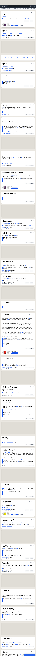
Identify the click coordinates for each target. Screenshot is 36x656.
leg (17, 555)
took (11, 81)
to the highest (16, 223)
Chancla (3, 308)
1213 (27, 57)
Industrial (23, 179)
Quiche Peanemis (4, 394)
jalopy (3, 444)
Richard (4, 198)
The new (4, 267)
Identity (15, 8)
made (7, 644)
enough (16, 365)
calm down (23, 280)
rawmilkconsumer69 (8, 509)
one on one (4, 16)
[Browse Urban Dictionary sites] (4, 6)
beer (5, 452)
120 (12, 66)
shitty (4, 440)
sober (6, 265)
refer (23, 195)
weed (20, 494)
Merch (32, 37)
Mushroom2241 (10, 394)
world (17, 127)
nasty (21, 524)
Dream (7, 336)
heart (15, 18)
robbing (29, 225)
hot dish (3, 570)
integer (7, 66)
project (13, 642)
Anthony (4, 338)
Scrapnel (3, 646)
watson (6, 444)
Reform (13, 195)
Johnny (7, 494)
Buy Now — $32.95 (14, 25)
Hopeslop (3, 509)
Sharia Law (8, 195)
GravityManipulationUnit (7, 70)
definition (27, 611)
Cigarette (4, 592)
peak (26, 390)
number (4, 66)
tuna (5, 568)
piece (15, 390)
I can (4, 442)
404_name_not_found (9, 367)
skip (21, 121)
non (13, 487)
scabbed (4, 548)
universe (22, 157)
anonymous (6, 282)
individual (7, 278)
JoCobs (7, 557)
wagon (12, 175)
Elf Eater (7, 227)
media (13, 390)
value (6, 362)
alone (3, 123)
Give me (4, 392)
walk (23, 611)
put (21, 406)
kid (7, 81)
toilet (12, 522)
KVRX (10, 183)
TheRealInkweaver (9, 526)
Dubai (16, 198)
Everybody (5, 35)
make (20, 278)
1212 (3, 57)
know (11, 238)
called (11, 33)
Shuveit (5, 114)
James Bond (9, 442)
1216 (17, 57)
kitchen (4, 599)
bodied (12, 611)
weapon (8, 304)
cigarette (14, 592)
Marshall (21, 332)
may (29, 318)
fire (3, 107)
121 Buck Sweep (22, 57)
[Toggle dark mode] (34, 6)
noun (12, 68)
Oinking (3, 495)
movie (16, 392)
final (12, 112)
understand (5, 223)
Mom (4, 555)
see (21, 522)
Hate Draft (3, 417)
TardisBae (6, 308)
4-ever (5, 165)
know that (27, 18)
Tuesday (3, 455)
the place (20, 33)
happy (13, 267)
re (4, 265)
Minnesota (4, 565)
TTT (18, 338)
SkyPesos (3, 367)
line (20, 178)
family (30, 267)
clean (32, 108)
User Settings (33, 8)
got (18, 339)
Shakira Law (4, 201)
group (28, 565)
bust (12, 489)
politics (22, 335)
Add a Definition (27, 8)
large (25, 565)
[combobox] (19, 6)
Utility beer (3, 464)
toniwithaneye (8, 270)
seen (24, 504)
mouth (21, 598)
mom (5, 307)
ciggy (16, 598)
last (9, 112)
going (9, 280)
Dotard (3, 282)
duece (17, 78)
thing (22, 524)
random (8, 68)
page (14, 112)
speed (3, 488)
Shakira (20, 198)
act (4, 522)
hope (5, 494)
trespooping (4, 526)
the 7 (31, 225)
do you (9, 238)
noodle (7, 568)
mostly (7, 235)
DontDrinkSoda (7, 495)
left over (7, 642)
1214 (8, 57)
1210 (11, 57)
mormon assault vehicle (5, 183)
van (16, 175)
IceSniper (7, 646)
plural (11, 68)
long (26, 78)
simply (13, 568)
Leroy (4, 225)
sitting (21, 78)
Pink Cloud (3, 270)
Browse (8, 8)
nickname (4, 33)
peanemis (11, 392)
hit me (7, 307)
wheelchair (8, 614)
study (3, 333)
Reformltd (7, 201)
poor (5, 362)
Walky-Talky (4, 618)
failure (30, 326)
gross (21, 553)
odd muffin (7, 618)
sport (17, 406)
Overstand (3, 227)
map (3, 235)
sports (17, 402)
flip (22, 304)
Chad (11, 409)
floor (29, 644)
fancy (9, 131)
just (7, 163)
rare (11, 505)
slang (10, 592)
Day (16, 179)
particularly (11, 548)
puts (11, 35)
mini (14, 175)
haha (24, 616)
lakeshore (7, 464)
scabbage (3, 557)
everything (15, 235)
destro (5, 37)
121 (2, 37)
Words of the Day (3, 8)
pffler (6, 417)
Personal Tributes (21, 8)
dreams (11, 163)
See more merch (20, 25)
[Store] (32, 6)
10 (4, 507)
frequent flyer (20, 360)
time (5, 163)
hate (6, 409)
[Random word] (30, 6)
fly (22, 365)
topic (9, 223)
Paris (16, 364)
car (31, 123)
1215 (30, 57)
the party (16, 644)
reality (25, 265)
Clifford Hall (6, 570)
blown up (15, 280)
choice (10, 154)
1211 (14, 57)
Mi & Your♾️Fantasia (7, 133)
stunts (12, 442)
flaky (17, 548)
